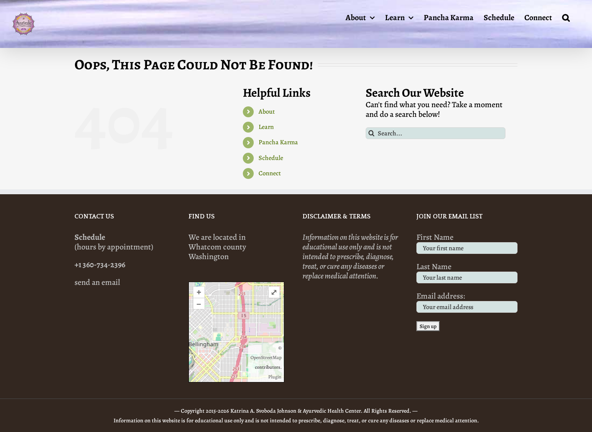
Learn (266, 127)
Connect (270, 173)
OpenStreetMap (266, 357)
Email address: (440, 296)
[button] (566, 17)
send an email (97, 282)
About (267, 111)
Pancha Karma (278, 142)
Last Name (433, 266)
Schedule (271, 158)
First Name (434, 237)
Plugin (275, 377)
